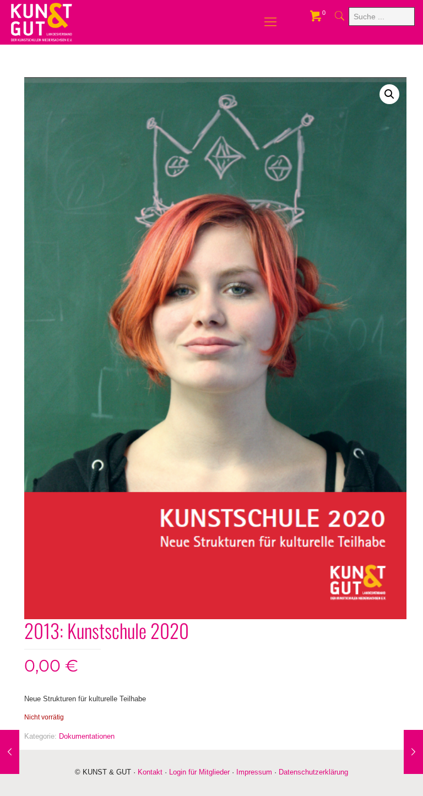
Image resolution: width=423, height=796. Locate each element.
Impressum (254, 772)
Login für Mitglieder (199, 772)
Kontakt (150, 772)
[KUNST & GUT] (41, 22)
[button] (389, 94)
